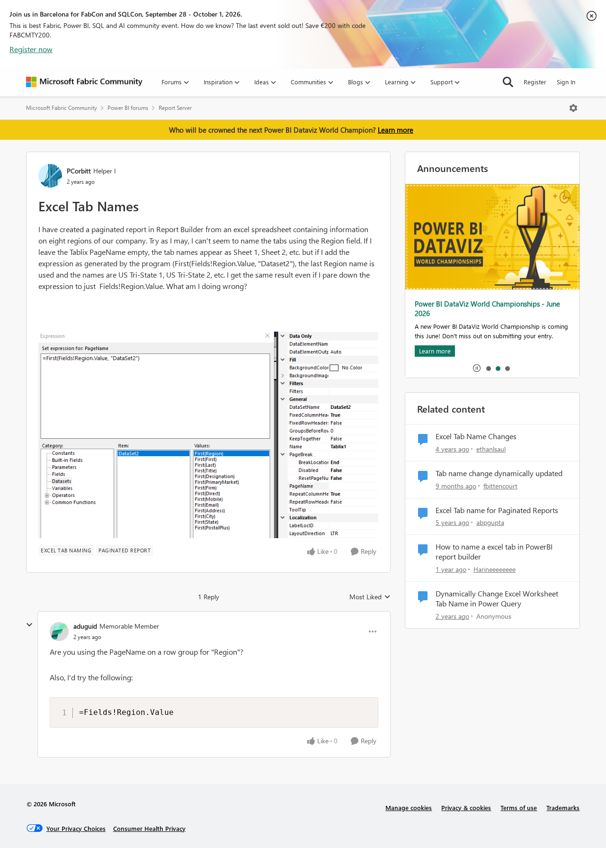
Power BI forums (127, 107)
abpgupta (490, 522)
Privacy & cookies (466, 807)
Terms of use (518, 807)
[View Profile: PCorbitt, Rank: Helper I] (50, 176)
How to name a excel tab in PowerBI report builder (494, 551)
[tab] (488, 368)
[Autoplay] (476, 368)
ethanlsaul (491, 448)
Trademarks (562, 807)
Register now (31, 49)
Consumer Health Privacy (149, 828)
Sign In (566, 82)
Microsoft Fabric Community (61, 107)
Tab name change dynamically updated (499, 473)
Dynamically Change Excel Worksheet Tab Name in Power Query (497, 598)
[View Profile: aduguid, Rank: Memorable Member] (59, 631)
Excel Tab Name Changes (476, 436)
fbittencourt (500, 485)
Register (535, 82)
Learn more (395, 130)
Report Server (175, 107)
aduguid (85, 626)
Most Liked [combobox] (370, 597)
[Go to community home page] (84, 82)
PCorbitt (79, 170)
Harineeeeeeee (494, 569)
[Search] (508, 82)
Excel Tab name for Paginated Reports (497, 510)
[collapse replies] (29, 625)
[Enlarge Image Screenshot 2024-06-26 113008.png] (208, 435)
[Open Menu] (573, 108)
